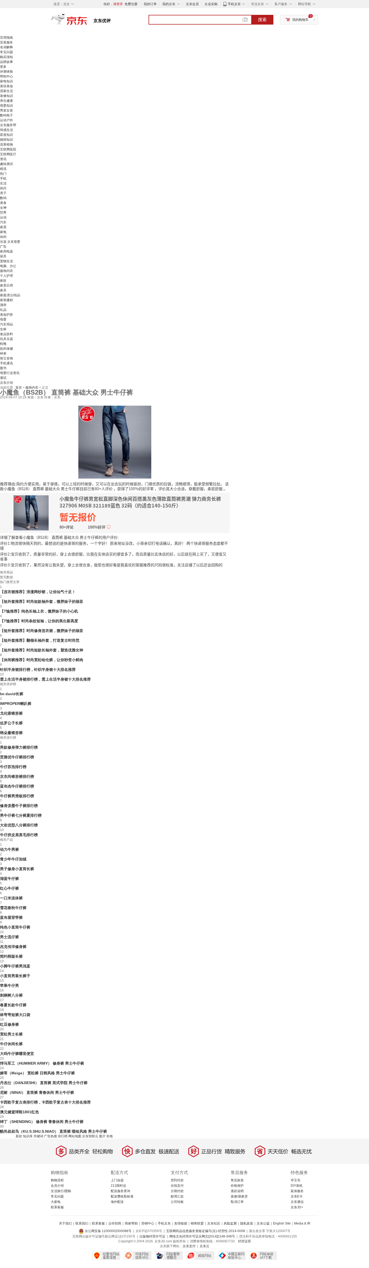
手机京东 (234, 4)
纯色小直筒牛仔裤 (15, 927)
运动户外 (6, 120)
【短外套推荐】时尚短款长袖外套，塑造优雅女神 (41, 650)
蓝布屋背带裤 (11, 917)
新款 (19, 1136)
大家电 (56, 1202)
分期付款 (177, 1191)
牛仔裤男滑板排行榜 (17, 796)
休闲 (3, 237)
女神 (3, 208)
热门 (3, 174)
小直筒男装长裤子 (15, 976)
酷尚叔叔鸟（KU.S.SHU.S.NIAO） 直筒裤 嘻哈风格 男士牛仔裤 (53, 1131)
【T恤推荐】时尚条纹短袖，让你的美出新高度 (39, 621)
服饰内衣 (6, 271)
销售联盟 (197, 1223)
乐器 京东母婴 (10, 242)
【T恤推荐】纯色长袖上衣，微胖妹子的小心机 (39, 611)
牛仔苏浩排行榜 (13, 767)
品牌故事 (6, 62)
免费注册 (131, 4)
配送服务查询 (120, 1191)
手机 (3, 178)
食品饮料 (6, 334)
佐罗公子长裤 (11, 723)
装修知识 (6, 96)
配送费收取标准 (122, 1196)
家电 (3, 232)
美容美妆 (6, 86)
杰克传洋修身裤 (13, 946)
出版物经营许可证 (152, 1236)
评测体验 (6, 71)
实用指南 (6, 37)
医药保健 (6, 349)
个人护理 (6, 276)
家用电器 (6, 251)
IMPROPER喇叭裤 (15, 703)
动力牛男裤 (9, 849)
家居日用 (6, 285)
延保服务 (297, 1191)
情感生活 (6, 130)
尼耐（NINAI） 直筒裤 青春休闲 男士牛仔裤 (37, 1092)
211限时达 (118, 1186)
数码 (3, 198)
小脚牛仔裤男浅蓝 (15, 966)
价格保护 (237, 1186)
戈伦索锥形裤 (11, 713)
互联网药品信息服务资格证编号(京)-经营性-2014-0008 (205, 1231)
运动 (3, 217)
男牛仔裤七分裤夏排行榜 (21, 815)
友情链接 (180, 1223)
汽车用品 (6, 324)
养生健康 (6, 101)
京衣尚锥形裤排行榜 (17, 776)
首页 (19, 387)
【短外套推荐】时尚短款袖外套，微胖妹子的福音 (41, 601)
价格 (109, 1136)
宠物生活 (6, 261)
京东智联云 (90, 1136)
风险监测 (230, 1223)
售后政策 (237, 1180)
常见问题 (6, 52)
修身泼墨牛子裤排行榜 (19, 805)
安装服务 (6, 42)
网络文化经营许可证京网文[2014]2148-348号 (202, 1236)
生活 (3, 183)
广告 (3, 246)
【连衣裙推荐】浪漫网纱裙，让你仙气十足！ (38, 592)
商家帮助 (131, 1223)
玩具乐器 (6, 339)
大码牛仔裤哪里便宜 (17, 1053)
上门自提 (117, 1180)
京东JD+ (297, 1207)
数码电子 (6, 115)
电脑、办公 (8, 266)
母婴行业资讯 (9, 373)
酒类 (3, 305)
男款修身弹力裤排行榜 (19, 747)
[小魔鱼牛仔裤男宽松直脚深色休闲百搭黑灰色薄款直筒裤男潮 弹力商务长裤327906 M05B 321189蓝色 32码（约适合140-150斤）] (114, 441)
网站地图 (74, 1136)
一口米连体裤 (11, 898)
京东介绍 (6, 383)
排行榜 (63, 1136)
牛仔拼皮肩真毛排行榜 (19, 835)
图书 (3, 368)
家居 (3, 227)
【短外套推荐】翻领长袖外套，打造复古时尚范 (39, 640)
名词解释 (6, 47)
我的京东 (168, 4)
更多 (3, 67)
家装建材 (6, 300)
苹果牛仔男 (9, 985)
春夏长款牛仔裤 (13, 1005)
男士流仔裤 (9, 937)
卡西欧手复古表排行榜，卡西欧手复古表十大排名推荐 (45, 1102)
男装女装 (6, 110)
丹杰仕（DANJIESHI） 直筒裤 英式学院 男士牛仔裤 (44, 1083)
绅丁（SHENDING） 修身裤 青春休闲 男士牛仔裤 (41, 1121)
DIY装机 (297, 1186)
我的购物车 (300, 20)
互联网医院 (8, 149)
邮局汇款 (177, 1196)
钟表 (3, 353)
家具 (3, 290)
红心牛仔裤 (9, 888)
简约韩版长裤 (11, 956)
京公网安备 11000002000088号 (108, 1231)
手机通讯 (6, 363)
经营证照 (244, 1241)
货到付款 (177, 1180)
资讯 (3, 159)
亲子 (3, 193)
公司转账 (177, 1202)
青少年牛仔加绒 (13, 859)
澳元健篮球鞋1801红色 (19, 1112)
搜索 (262, 19)
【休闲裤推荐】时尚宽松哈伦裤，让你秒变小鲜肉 (41, 660)
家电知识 (6, 81)
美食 (3, 203)
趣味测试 (6, 164)
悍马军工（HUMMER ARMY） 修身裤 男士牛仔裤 (42, 1063)
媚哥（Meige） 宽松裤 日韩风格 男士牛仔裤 (37, 1073)
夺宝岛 (295, 1180)
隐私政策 (246, 1223)
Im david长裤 (11, 694)
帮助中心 (6, 76)
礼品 (3, 310)
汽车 (3, 222)
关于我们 (65, 1223)
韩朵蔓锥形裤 (11, 733)
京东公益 (263, 1223)
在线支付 (177, 1186)
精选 (3, 169)
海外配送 (117, 1202)
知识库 (28, 1136)
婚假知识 (6, 140)
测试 (3, 378)
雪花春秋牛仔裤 (13, 908)
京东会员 (192, 4)
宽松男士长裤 (11, 1034)
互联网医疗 (8, 154)
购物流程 (57, 1180)
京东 (87, 22)
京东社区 (213, 1223)
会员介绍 (57, 1186)
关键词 (38, 1136)
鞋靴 (3, 344)
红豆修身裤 (9, 1024)
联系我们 (81, 1223)
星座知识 (6, 135)
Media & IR (302, 1223)
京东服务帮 (8, 125)
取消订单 (237, 1202)
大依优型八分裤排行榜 (19, 825)
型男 (3, 212)
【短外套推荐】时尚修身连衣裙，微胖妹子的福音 (41, 630)
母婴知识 (6, 105)
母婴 (3, 319)
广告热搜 (50, 1136)
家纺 (3, 280)
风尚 (3, 188)
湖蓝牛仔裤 (9, 878)
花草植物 (6, 144)
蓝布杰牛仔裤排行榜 (17, 786)
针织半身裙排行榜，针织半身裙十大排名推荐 (38, 669)
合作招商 (114, 1223)
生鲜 (3, 329)
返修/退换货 (239, 1196)
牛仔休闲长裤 (11, 1044)
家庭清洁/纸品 (10, 295)
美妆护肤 (6, 315)
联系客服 (57, 1207)
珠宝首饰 (6, 358)
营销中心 (147, 1223)
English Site (282, 1223)
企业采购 (210, 4)
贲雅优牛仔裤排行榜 (17, 757)
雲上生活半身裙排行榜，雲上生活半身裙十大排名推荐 (45, 679)
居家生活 (6, 91)
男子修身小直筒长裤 (17, 869)
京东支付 (189, 1246)
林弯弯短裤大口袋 (15, 1015)
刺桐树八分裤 (11, 995)
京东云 (204, 1246)
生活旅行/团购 (61, 1191)
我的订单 (150, 4)
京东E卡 (297, 1196)
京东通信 (297, 1202)
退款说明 (237, 1191)
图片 (102, 1136)
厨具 (3, 256)
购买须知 (6, 57)
